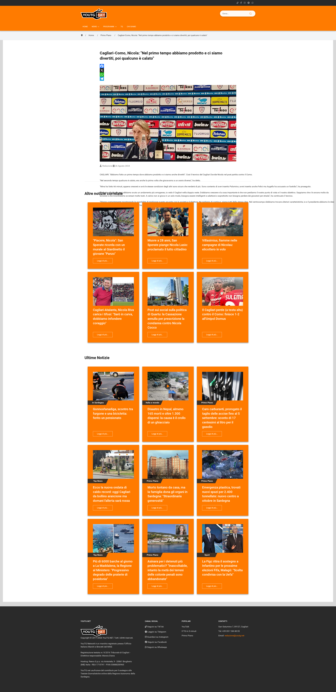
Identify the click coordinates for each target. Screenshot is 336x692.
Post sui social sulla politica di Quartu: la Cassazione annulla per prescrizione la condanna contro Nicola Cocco (167, 318)
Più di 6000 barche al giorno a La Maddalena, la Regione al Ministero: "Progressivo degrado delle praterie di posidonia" (113, 570)
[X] (168, 70)
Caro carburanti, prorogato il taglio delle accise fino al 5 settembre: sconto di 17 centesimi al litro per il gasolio (222, 418)
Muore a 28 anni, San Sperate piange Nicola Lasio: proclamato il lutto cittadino (168, 245)
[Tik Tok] (237, 3)
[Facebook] (168, 66)
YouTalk (185, 626)
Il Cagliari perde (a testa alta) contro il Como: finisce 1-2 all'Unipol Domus (222, 314)
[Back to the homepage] (94, 14)
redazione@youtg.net (234, 635)
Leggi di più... (103, 261)
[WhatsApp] (168, 74)
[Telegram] (249, 3)
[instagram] (245, 3)
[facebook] (241, 3)
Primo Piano (187, 635)
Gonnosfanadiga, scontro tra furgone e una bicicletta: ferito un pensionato (113, 413)
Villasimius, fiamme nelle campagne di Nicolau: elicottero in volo (219, 245)
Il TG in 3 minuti (189, 631)
